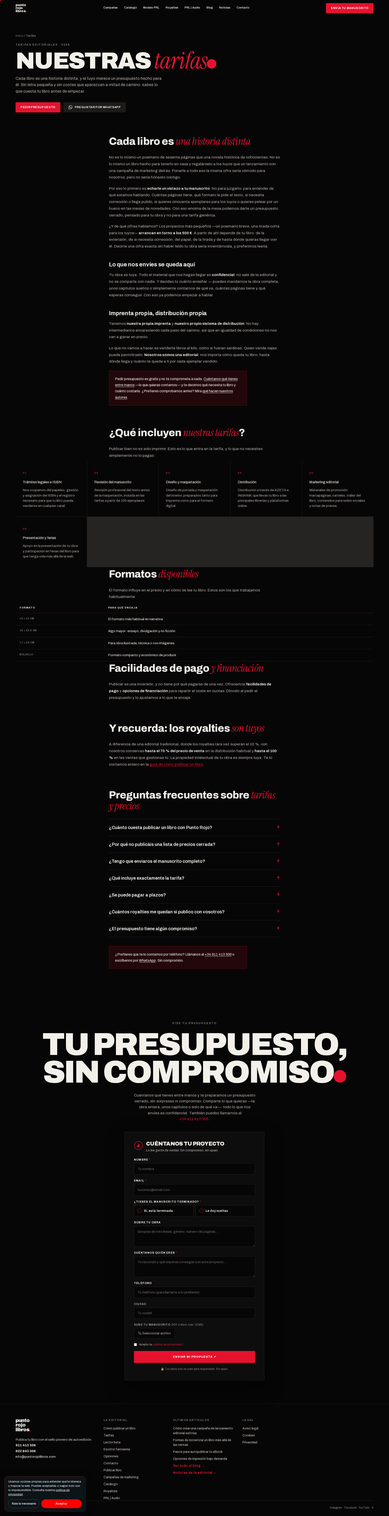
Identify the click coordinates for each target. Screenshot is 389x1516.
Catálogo (130, 7)
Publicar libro (113, 1470)
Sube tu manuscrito (169, 1324)
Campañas (110, 7)
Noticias (224, 7)
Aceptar (61, 1503)
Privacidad (249, 1442)
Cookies (248, 1435)
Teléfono (143, 1283)
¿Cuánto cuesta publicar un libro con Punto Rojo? (160, 827)
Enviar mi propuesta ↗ (194, 1356)
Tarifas (109, 1435)
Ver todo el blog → (189, 1465)
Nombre (142, 1159)
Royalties (172, 7)
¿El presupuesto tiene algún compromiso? (153, 928)
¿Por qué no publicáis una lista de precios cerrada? (162, 844)
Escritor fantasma (117, 1449)
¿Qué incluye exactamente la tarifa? (146, 878)
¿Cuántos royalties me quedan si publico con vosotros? (167, 911)
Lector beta (112, 1442)
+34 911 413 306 (218, 954)
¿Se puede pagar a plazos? (137, 894)
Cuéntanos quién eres (155, 1252)
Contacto (243, 7)
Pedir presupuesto (37, 107)
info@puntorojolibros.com (36, 1456)
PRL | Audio (192, 7)
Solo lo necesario (24, 1503)
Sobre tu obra (147, 1222)
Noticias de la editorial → (195, 1472)
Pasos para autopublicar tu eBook (198, 1452)
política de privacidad (167, 1344)
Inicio (19, 35)
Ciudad (140, 1304)
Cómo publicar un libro (120, 1428)
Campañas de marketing (121, 1477)
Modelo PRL (151, 7)
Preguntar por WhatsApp (98, 107)
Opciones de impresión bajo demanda (200, 1458)
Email (140, 1180)
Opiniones (111, 1456)
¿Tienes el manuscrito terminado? (167, 1201)
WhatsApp (147, 960)
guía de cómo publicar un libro (176, 764)
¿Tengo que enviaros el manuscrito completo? (157, 861)
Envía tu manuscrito (350, 8)
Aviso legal (250, 1428)
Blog (209, 7)
